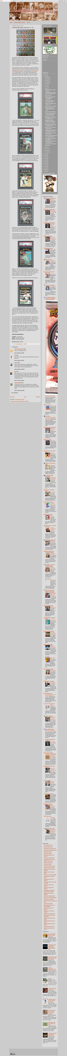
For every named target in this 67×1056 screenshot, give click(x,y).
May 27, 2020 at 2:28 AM (19, 380)
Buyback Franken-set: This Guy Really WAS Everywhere (50, 98)
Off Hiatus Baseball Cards (50, 540)
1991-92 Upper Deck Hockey (49, 867)
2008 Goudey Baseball (48, 903)
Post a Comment (15, 392)
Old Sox (28, 22)
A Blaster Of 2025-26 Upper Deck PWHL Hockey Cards (50, 396)
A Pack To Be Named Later (50, 427)
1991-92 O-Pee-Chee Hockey (49, 865)
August (46, 83)
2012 (45, 164)
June (46, 86)
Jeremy (15, 362)
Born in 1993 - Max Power (52, 658)
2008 (45, 171)
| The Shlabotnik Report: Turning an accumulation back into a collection (50, 298)
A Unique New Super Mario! (50, 111)
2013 (45, 163)
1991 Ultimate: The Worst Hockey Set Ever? (51, 1023)
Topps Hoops (52, 440)
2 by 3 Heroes (48, 780)
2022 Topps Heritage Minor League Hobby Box (53, 634)
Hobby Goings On (48, 95)
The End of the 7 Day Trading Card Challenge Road (53, 756)
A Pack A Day (48, 816)
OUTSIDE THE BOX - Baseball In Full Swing (53, 478)
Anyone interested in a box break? (52, 806)
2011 (45, 166)
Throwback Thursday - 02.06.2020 (52, 782)
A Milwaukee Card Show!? (52, 542)
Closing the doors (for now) (53, 568)
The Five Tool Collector (50, 703)
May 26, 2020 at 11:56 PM (19, 369)
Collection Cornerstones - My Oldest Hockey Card (52, 969)
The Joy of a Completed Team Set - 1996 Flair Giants (53, 770)
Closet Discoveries (52, 705)
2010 (45, 168)
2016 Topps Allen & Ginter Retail (52, 818)
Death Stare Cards (49, 514)
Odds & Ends (47, 145)
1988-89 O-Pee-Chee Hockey (49, 859)
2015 (45, 160)
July (46, 85)
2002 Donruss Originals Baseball (50, 897)
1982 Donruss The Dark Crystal (50, 848)
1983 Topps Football (48, 853)
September (47, 82)
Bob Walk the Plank (49, 793)
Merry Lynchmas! (52, 516)
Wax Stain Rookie (48, 804)
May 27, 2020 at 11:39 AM (19, 390)
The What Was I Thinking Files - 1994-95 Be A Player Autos (53, 831)
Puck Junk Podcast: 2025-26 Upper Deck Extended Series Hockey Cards (50, 418)
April (46, 147)
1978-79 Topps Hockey (48, 846)
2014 (45, 161)
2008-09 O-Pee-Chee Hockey (49, 913)
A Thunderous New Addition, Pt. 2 (52, 683)
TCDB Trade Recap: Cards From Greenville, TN (53, 239)
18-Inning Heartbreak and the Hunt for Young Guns (53, 529)
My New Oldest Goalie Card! (50, 143)
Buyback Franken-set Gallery (19, 22)
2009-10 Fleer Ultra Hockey (49, 926)
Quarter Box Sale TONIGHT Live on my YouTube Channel (50, 731)
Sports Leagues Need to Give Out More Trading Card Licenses (50, 695)
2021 (45, 74)
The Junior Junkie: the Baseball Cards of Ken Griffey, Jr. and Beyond (50, 591)
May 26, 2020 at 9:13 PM (19, 360)
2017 (45, 157)
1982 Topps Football (48, 851)
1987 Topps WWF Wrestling (49, 857)
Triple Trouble (52, 465)
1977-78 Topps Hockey (48, 845)
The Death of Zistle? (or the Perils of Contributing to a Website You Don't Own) (52, 947)
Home (11, 22)
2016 (45, 158)
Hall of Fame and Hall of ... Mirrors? (52, 504)
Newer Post (12, 396)
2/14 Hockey (52, 273)
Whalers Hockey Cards (49, 828)
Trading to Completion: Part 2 (53, 607)
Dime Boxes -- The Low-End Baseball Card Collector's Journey (50, 565)
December (47, 77)
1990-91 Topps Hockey (48, 862)
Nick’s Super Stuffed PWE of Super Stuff (53, 742)
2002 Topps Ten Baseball (48, 899)
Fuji (15, 355)
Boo (51, 794)
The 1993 (47, 656)
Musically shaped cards (52, 200)
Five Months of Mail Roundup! (53, 671)
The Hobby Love (48, 693)
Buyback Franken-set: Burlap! (50, 106)
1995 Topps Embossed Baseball (50, 874)
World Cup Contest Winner (53, 454)
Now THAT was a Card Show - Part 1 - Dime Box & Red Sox (52, 958)
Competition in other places (52, 261)
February (47, 150)
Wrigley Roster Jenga (49, 681)
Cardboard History (49, 248)
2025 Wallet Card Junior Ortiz (52, 554)
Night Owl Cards (48, 259)
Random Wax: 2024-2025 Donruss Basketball (52, 225)
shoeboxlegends (17, 382)
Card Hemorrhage (48, 644)
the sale (28, 67)
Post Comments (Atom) (19, 399)
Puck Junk (47, 416)
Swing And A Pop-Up (49, 631)
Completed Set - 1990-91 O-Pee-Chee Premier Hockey (52, 1034)
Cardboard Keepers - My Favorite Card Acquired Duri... (50, 109)
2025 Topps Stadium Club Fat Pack (52, 429)
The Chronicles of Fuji (49, 285)
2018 (45, 155)
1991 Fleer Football (47, 864)
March (46, 148)
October (46, 80)
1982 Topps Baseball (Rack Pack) (50, 850)
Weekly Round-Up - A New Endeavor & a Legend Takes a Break (53, 719)
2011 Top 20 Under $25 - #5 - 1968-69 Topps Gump (51, 935)
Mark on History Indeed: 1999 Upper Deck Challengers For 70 (53, 595)
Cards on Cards (48, 439)
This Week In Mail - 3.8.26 (52, 492)
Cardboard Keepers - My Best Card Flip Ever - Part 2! (52, 1000)
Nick (15, 371)
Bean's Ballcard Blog (49, 729)
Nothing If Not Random (50, 222)
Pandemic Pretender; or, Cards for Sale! (53, 646)
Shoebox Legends (49, 716)
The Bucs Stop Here (49, 669)
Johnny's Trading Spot (49, 209)
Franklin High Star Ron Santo (53, 620)
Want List (46, 57)
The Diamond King (49, 502)
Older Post (38, 396)
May (46, 88)
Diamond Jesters (48, 236)
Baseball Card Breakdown (50, 198)
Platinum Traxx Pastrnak (49, 115)
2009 (45, 169)
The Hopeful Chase (49, 605)
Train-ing (52, 249)
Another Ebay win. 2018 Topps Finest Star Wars (53, 211)
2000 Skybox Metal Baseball (49, 895)
